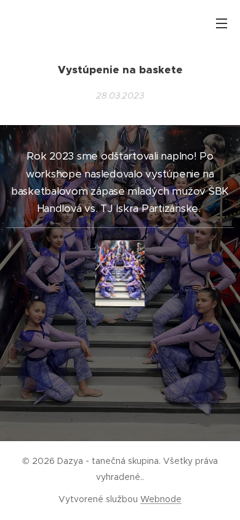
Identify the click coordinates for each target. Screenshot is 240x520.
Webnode (161, 499)
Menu (221, 22)
